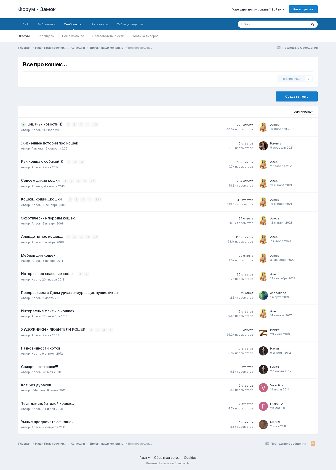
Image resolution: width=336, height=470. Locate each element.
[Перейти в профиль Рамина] (263, 145)
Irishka (275, 330)
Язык (143, 457)
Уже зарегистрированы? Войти (257, 9)
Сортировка (302, 111)
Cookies (190, 457)
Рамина (38, 148)
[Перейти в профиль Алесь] (263, 127)
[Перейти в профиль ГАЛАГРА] (263, 406)
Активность (100, 24)
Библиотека (47, 24)
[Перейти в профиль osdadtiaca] (263, 295)
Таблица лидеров (145, 36)
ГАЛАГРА (276, 404)
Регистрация (303, 9)
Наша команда (73, 36)
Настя (36, 279)
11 (94, 124)
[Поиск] (313, 24)
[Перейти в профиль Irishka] (263, 332)
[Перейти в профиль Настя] (263, 350)
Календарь (46, 36)
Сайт (26, 24)
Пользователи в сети (108, 36)
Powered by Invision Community (168, 463)
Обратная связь (167, 457)
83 (97, 199)
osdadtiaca (278, 293)
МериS (275, 422)
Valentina (38, 390)
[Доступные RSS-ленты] (313, 444)
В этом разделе (290, 24)
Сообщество (73, 24)
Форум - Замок (37, 9)
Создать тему (296, 96)
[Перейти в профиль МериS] (263, 424)
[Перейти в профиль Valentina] (263, 387)
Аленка (37, 186)
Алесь (36, 130)
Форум (24, 36)
